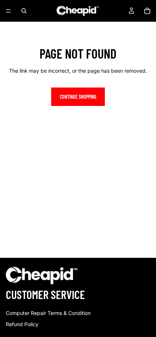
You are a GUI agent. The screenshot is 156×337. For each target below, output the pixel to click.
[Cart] (147, 11)
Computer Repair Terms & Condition (48, 313)
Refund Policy (22, 324)
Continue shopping (78, 97)
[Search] (24, 11)
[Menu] (8, 11)
